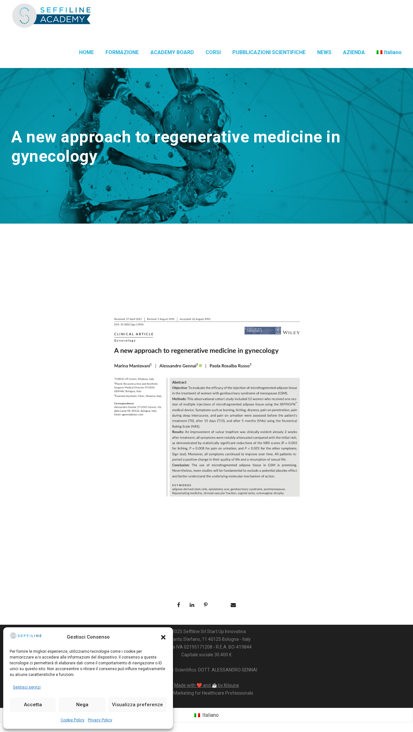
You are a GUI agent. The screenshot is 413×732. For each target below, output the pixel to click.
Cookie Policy (73, 720)
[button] (163, 637)
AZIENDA (354, 52)
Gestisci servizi (27, 687)
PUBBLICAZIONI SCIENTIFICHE (269, 52)
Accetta (33, 705)
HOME (86, 52)
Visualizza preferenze (137, 705)
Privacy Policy (100, 720)
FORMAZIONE (122, 52)
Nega (82, 705)
